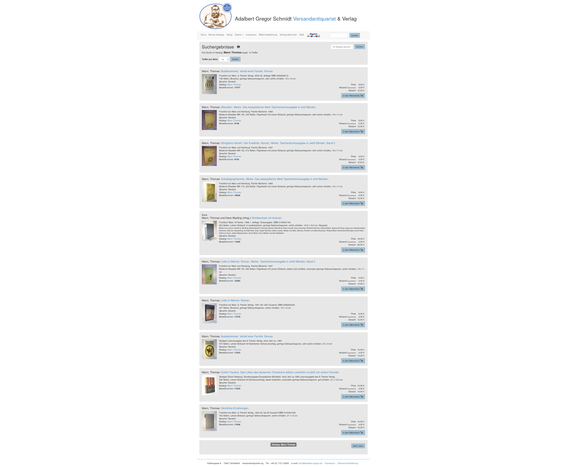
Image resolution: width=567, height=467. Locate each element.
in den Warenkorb (351, 95)
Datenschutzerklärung (348, 463)
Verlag (229, 34)
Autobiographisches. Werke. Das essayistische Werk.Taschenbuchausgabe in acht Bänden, (275, 179)
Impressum (251, 34)
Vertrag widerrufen (288, 34)
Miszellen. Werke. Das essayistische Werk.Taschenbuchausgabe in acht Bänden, (268, 107)
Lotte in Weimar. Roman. (235, 300)
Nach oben (358, 445)
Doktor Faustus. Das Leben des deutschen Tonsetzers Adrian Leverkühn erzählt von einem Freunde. (280, 372)
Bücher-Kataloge (216, 34)
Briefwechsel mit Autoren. (267, 218)
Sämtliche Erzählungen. (235, 408)
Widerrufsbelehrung (268, 34)
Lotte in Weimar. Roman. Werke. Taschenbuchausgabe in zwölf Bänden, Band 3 (268, 261)
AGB (301, 34)
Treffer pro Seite (210, 59)
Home (203, 34)
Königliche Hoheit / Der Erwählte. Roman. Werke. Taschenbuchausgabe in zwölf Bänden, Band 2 (278, 143)
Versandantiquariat (314, 18)
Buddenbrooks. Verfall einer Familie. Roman (247, 71)
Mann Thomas (234, 84)
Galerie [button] (238, 34)
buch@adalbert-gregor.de (310, 463)
